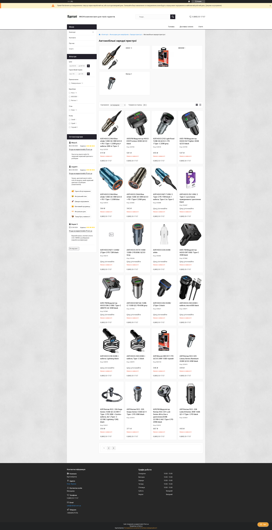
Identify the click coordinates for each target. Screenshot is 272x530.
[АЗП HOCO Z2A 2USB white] (164, 234)
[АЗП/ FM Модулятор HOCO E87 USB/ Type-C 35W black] (190, 234)
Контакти (72, 38)
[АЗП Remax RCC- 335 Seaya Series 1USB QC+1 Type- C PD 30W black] (137, 394)
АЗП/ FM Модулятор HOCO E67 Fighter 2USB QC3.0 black (189, 141)
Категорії (105, 34)
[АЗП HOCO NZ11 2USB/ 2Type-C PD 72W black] (111, 234)
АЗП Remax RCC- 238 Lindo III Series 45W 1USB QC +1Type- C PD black (190, 411)
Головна (171, 27)
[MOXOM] (163, 57)
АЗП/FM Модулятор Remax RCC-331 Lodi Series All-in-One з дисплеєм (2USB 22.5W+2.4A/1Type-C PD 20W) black (163, 415)
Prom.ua (146, 524)
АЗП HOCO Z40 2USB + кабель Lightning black (109, 357)
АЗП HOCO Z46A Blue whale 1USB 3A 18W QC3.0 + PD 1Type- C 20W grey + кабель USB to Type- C (111, 142)
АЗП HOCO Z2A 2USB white (161, 251)
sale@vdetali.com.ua (74, 506)
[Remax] (111, 83)
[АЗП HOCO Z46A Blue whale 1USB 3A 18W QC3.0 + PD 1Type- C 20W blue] (111, 179)
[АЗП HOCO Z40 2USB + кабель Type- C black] (137, 340)
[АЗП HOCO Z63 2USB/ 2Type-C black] (164, 287)
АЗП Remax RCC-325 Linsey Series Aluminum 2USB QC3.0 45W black (189, 358)
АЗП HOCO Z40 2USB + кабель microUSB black (189, 304)
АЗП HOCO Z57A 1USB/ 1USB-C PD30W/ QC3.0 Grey (136, 252)
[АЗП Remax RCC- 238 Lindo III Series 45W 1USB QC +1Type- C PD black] (190, 394)
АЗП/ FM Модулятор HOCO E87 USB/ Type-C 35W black (189, 252)
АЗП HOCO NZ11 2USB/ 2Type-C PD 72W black (109, 251)
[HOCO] (111, 57)
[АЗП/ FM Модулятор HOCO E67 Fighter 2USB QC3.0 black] (190, 123)
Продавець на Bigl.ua (136, 526)
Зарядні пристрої (136, 34)
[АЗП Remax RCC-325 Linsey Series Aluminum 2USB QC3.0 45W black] (190, 340)
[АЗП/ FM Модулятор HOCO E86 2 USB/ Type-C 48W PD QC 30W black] (111, 287)
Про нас (71, 43)
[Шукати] (172, 16)
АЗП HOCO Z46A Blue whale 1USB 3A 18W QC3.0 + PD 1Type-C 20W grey (137, 196)
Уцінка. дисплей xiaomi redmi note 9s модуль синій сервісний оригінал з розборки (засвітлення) (82, 181)
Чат (264, 524)
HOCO (128, 48)
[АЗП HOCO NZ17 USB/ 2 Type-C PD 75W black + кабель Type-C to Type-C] (164, 179)
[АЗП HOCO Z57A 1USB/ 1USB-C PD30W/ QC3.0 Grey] (137, 234)
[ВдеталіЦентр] (72, 16)
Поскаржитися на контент (132, 528)
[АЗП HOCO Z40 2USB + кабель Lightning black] (111, 340)
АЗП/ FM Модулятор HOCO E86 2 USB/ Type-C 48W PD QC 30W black (110, 305)
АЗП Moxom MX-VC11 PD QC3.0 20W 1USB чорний (163, 357)
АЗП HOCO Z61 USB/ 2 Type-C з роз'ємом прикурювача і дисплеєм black (190, 198)
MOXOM (181, 48)
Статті (200, 27)
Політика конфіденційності (149, 528)
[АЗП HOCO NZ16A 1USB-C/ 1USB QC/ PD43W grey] (137, 287)
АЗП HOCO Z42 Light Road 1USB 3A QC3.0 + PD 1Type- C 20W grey (163, 141)
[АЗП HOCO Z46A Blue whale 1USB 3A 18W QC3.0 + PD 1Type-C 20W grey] (137, 179)
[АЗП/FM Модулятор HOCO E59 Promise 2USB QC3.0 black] (137, 123)
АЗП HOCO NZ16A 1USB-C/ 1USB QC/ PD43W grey (137, 304)
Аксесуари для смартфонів (119, 34)
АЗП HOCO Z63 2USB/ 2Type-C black (162, 304)
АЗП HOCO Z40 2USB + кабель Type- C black (136, 357)
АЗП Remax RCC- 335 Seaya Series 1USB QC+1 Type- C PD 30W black (137, 411)
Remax (128, 74)
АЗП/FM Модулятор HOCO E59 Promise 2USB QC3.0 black (138, 141)
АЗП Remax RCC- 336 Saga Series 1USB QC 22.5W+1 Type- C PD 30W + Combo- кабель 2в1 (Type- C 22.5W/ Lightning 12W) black (111, 415)
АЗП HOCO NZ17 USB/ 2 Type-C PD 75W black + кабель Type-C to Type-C (163, 196)
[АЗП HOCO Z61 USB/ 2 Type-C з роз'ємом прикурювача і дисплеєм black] (190, 179)
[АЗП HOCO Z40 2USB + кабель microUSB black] (190, 287)
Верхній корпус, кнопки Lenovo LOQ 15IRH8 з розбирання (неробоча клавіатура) (82, 238)
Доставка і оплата (186, 27)
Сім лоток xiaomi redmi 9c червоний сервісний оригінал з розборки (82, 156)
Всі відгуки (73, 248)
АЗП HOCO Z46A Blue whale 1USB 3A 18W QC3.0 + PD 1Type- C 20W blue (111, 196)
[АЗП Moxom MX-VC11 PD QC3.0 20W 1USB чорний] (164, 340)
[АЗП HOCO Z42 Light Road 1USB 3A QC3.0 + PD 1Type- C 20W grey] (164, 123)
